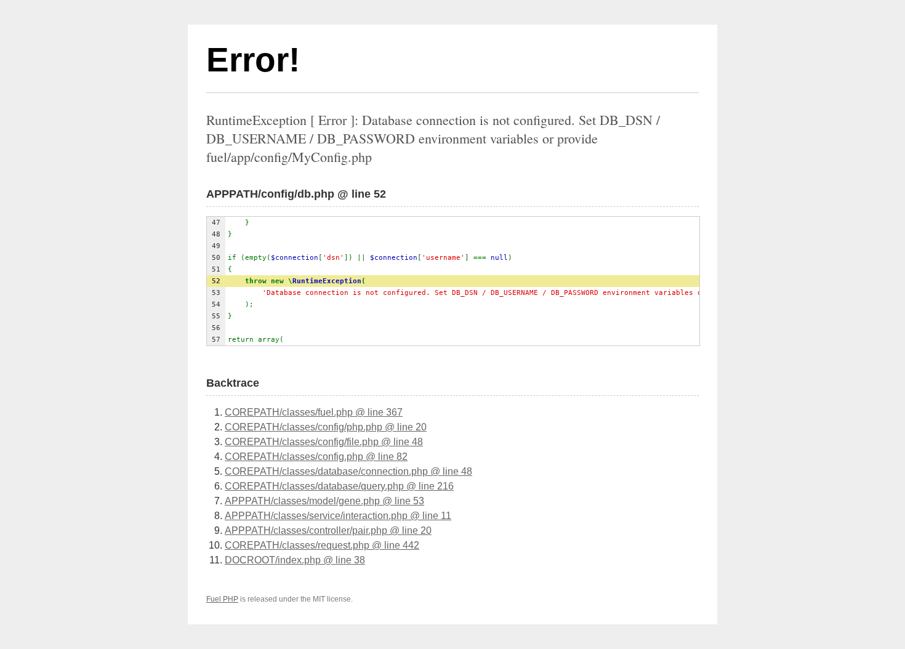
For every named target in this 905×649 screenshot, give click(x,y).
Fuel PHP (222, 599)
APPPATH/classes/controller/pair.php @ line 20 (328, 530)
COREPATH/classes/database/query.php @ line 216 (339, 486)
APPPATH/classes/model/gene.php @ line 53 (324, 501)
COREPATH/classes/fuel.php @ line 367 (314, 412)
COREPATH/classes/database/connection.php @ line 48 (348, 471)
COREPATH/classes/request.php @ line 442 (322, 545)
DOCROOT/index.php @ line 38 (295, 560)
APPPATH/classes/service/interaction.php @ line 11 (338, 515)
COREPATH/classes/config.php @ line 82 (316, 456)
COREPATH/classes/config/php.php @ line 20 (326, 427)
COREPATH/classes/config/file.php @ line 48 (324, 442)
